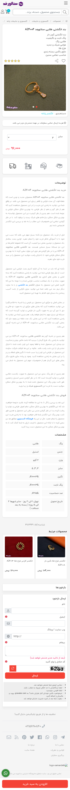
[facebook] (39, 737)
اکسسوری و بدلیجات (40, 21)
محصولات (57, 21)
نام (63, 604)
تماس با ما (59, 745)
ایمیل (62, 617)
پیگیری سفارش (57, 755)
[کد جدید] (12, 668)
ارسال (35, 675)
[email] (9, 737)
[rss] (16, 737)
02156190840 (33, 726)
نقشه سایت (30, 750)
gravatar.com (20, 693)
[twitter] (32, 737)
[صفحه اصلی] (66, 21)
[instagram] (55, 737)
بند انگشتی (23, 285)
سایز (60, 136)
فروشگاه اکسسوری (25, 418)
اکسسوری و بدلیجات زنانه (17, 21)
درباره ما (31, 745)
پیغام (62, 642)
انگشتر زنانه (47, 113)
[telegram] (62, 737)
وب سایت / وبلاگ (56, 630)
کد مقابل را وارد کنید (55, 662)
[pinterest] (24, 737)
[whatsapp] (47, 737)
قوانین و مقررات (57, 750)
